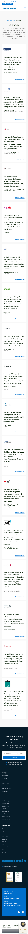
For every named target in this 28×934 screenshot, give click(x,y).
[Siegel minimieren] (25, 924)
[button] (25, 9)
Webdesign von (11, 931)
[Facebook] (19, 912)
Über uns (12, 20)
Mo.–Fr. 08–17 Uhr (8, 891)
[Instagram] (22, 912)
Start (8, 20)
